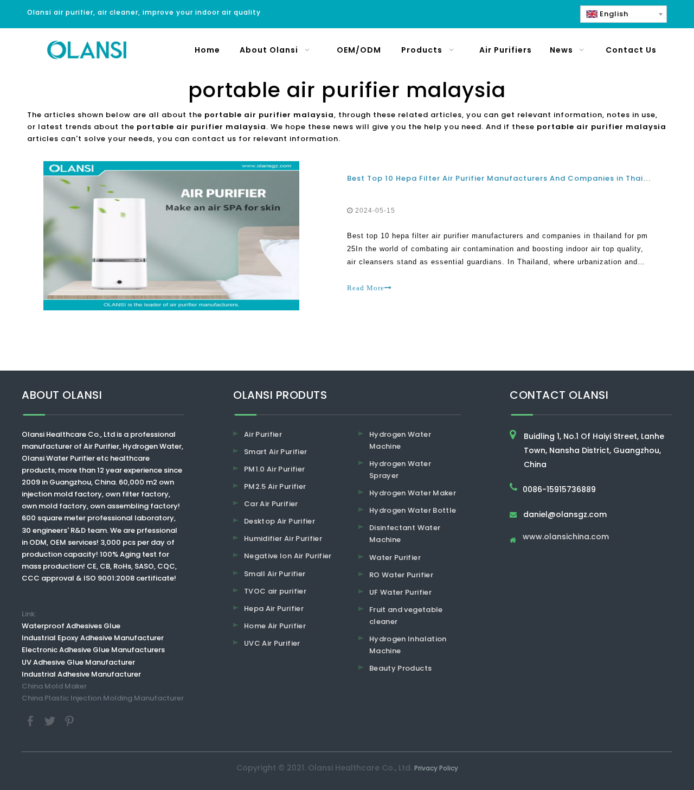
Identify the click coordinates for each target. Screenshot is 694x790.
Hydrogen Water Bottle (412, 510)
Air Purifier (263, 434)
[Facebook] (31, 720)
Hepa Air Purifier (274, 608)
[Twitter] (51, 720)
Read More (365, 288)
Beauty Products (400, 668)
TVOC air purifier (275, 591)
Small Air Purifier (274, 574)
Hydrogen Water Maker (412, 493)
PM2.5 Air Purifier (275, 486)
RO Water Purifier (401, 575)
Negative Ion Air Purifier (288, 556)
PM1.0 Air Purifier (274, 469)
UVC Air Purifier (272, 643)
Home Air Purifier (275, 626)
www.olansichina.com (566, 537)
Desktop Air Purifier (279, 521)
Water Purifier (395, 557)
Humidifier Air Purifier (283, 538)
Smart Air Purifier (275, 452)
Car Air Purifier (271, 504)
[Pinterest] (69, 720)
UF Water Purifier (400, 592)
